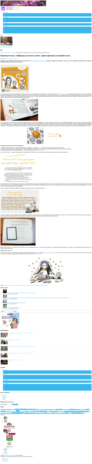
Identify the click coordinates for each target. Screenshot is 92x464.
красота (56, 411)
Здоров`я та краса (9, 15)
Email (4, 394)
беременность (59, 409)
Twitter (4, 399)
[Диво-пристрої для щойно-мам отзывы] (19, 120)
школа (83, 413)
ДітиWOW (5, 17)
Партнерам (5, 459)
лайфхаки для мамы (39, 285)
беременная (54, 409)
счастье (70, 413)
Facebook (5, 396)
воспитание (78, 409)
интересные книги (8, 285)
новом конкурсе (38, 253)
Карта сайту (5, 458)
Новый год (13, 409)
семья (67, 413)
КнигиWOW (8, 409)
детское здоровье (22, 411)
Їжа (6, 31)
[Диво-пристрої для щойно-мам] (15, 91)
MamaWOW (10, 455)
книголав (52, 411)
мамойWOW (41, 150)
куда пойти (9, 413)
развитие (63, 413)
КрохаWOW (8, 18)
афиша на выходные (48, 409)
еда (29, 411)
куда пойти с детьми (29, 413)
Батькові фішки (9, 23)
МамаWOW (5, 12)
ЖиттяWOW (5, 26)
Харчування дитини (10, 21)
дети (18, 411)
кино (38, 411)
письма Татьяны (58, 413)
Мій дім (7, 32)
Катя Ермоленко (3, 409)
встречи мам (14, 411)
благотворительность (66, 409)
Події (7, 27)
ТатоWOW (5, 22)
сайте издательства (49, 252)
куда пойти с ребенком (39, 413)
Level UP (7, 30)
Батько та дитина (9, 24)
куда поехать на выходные (70, 411)
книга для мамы (15, 285)
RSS (4, 398)
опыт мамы (49, 413)
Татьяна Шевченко (31, 409)
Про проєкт (5, 460)
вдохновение (72, 409)
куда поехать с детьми (82, 411)
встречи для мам (9, 411)
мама (45, 413)
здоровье (35, 411)
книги (20, 285)
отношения (53, 413)
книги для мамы (25, 285)
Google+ (5, 397)
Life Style (7, 28)
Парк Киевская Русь (21, 409)
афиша (38, 409)
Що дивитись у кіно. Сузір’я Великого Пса (15, 339)
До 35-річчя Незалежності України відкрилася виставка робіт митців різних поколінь (22, 346)
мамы (39, 147)
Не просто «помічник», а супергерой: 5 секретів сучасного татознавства (20, 353)
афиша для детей (41, 409)
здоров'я (31, 411)
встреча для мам (82, 409)
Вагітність (8, 13)
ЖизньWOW (7, 52)
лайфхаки (32, 285)
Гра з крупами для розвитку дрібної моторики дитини (6, 47)
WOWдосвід (8, 14)
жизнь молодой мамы (63, 94)
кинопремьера (43, 411)
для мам (27, 411)
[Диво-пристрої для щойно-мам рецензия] (46, 143)
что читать (45, 285)
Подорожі (8, 29)
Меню (2, 34)
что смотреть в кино (76, 413)
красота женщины (60, 411)
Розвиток (7, 20)
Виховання (8, 19)
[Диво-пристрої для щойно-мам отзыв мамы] (20, 212)
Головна (2, 52)
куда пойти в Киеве (18, 413)
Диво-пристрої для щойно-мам (38, 60)
